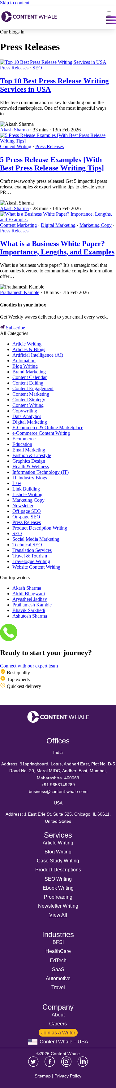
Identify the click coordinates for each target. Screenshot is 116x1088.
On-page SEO (26, 516)
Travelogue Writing (31, 561)
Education (22, 444)
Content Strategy (28, 399)
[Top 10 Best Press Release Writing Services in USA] (53, 62)
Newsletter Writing (58, 906)
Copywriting (24, 410)
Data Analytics (26, 416)
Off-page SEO (26, 511)
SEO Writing (58, 879)
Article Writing (26, 343)
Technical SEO (27, 544)
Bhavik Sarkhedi (28, 610)
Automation (24, 360)
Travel (58, 987)
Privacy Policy (67, 1075)
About (58, 1014)
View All (58, 915)
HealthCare (58, 951)
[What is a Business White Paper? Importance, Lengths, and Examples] (58, 219)
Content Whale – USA (63, 1041)
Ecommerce (24, 438)
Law (16, 483)
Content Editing (27, 382)
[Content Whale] (29, 17)
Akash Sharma (14, 129)
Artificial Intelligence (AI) (37, 355)
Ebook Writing (58, 888)
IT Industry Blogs (29, 477)
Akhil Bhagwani (28, 593)
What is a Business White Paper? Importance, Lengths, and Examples (57, 248)
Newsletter (22, 505)
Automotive (58, 978)
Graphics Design (28, 461)
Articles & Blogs (28, 349)
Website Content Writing (36, 567)
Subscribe (15, 327)
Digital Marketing (58, 225)
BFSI (58, 942)
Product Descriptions (58, 869)
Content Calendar (29, 377)
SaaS (58, 969)
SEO (37, 67)
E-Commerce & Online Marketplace (47, 427)
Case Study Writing (58, 860)
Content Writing (15, 146)
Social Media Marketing (35, 539)
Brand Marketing (29, 371)
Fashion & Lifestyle (31, 455)
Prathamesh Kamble (19, 292)
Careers (58, 1023)
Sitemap (43, 1075)
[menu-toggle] (111, 17)
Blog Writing (25, 366)
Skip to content (14, 2)
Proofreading (58, 897)
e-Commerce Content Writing (41, 433)
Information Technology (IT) (40, 472)
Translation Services (32, 550)
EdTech (58, 960)
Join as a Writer (58, 1032)
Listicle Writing (27, 494)
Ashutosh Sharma (29, 616)
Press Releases (14, 67)
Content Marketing (18, 225)
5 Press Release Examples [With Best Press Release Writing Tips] (52, 164)
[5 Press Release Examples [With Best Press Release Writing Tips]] (58, 140)
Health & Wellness (30, 466)
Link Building (26, 488)
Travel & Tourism (29, 555)
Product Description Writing (39, 528)
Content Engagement (33, 388)
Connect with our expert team (29, 665)
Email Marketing (28, 449)
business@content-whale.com (58, 791)
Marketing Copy (95, 225)
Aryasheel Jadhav (29, 599)
